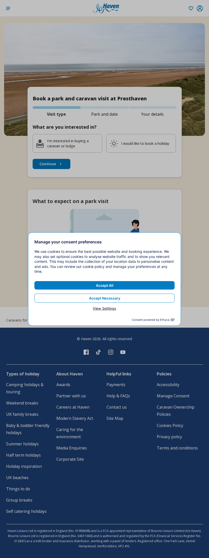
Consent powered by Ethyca (150, 320)
